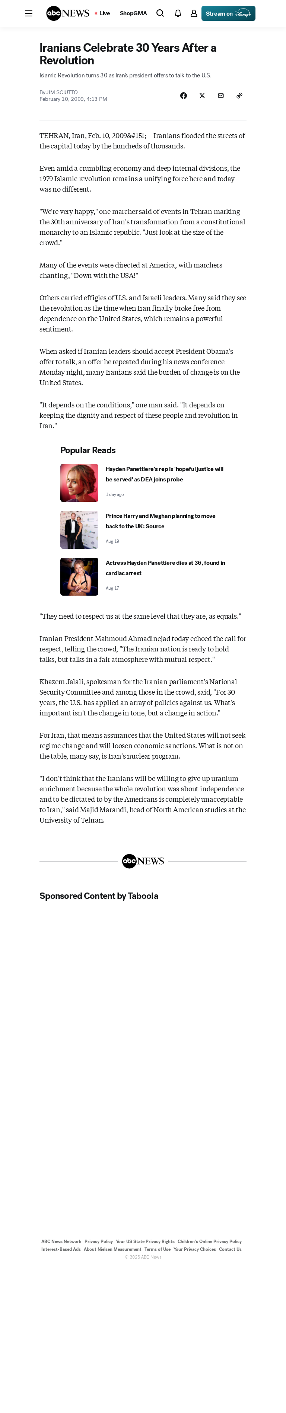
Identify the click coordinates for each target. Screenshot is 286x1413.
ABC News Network (61, 1241)
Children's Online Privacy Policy (210, 1241)
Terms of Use (157, 1249)
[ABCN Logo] (67, 13)
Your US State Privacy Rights (145, 1241)
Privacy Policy (99, 1241)
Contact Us (230, 1249)
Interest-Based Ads (61, 1249)
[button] (28, 13)
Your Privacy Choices (195, 1249)
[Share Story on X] (202, 96)
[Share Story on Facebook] (184, 96)
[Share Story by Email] (221, 96)
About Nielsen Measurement (113, 1249)
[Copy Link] (239, 96)
